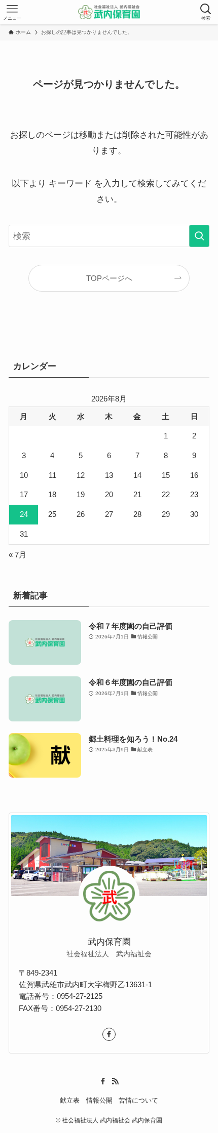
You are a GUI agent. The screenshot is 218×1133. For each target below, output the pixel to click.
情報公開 (99, 1100)
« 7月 (17, 554)
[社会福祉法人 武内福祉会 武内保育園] (109, 12)
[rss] (115, 1081)
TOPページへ (109, 278)
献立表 (70, 1100)
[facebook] (109, 1034)
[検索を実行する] (199, 236)
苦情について (138, 1100)
